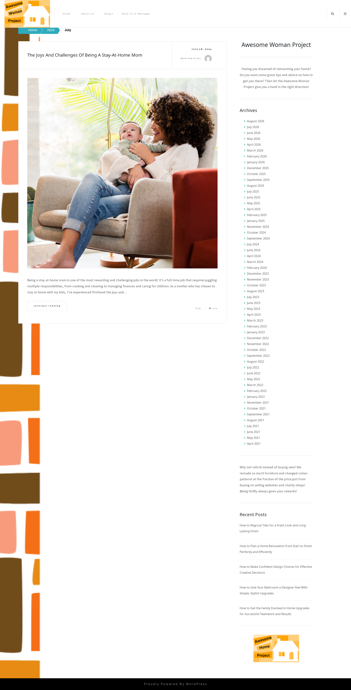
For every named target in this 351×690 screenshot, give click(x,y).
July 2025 (253, 191)
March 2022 (255, 385)
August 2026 (255, 121)
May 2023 (253, 309)
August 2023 (255, 291)
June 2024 (253, 250)
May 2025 (253, 203)
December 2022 (258, 338)
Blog (108, 14)
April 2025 (254, 209)
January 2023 (256, 332)
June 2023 (253, 303)
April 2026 (254, 145)
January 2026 (256, 162)
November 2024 (258, 227)
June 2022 (253, 373)
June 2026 (253, 133)
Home (67, 14)
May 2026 (253, 139)
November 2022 (258, 344)
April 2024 (254, 256)
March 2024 (255, 262)
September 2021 (258, 414)
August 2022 (255, 361)
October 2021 (256, 408)
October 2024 (256, 232)
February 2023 (257, 326)
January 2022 (256, 397)
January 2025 (256, 221)
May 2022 (253, 379)
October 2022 (256, 350)
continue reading (47, 306)
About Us (87, 14)
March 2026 (255, 150)
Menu (345, 14)
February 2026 (257, 156)
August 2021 (255, 420)
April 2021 (254, 444)
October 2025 (256, 174)
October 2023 (256, 285)
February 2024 (257, 268)
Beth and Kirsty (191, 58)
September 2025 (258, 180)
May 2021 (253, 438)
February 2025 (257, 215)
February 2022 (257, 391)
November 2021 (258, 403)
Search (332, 14)
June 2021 (253, 432)
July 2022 (253, 367)
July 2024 (253, 244)
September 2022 (258, 356)
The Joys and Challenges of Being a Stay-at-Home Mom (84, 55)
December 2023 (258, 274)
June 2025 (253, 197)
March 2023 (255, 320)
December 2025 (258, 168)
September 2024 (258, 238)
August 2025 (255, 186)
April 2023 (254, 315)
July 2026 (253, 127)
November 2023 (258, 279)
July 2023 (253, 297)
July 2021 (253, 426)
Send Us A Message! (136, 14)
